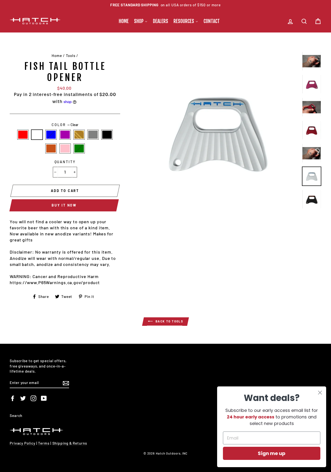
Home (57, 55)
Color (65, 125)
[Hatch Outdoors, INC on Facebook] (13, 398)
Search (16, 415)
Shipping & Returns (69, 443)
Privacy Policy (22, 443)
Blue (51, 134)
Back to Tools (169, 321)
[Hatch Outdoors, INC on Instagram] (33, 398)
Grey (92, 134)
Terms (43, 443)
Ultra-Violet (65, 134)
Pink (65, 148)
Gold (79, 134)
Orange (51, 148)
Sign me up (271, 453)
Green (79, 148)
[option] (165, 5)
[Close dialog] (320, 392)
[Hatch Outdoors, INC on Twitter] (23, 398)
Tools (71, 55)
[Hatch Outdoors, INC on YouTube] (44, 398)
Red (22, 134)
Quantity (65, 162)
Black (107, 134)
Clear (37, 134)
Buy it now (64, 205)
